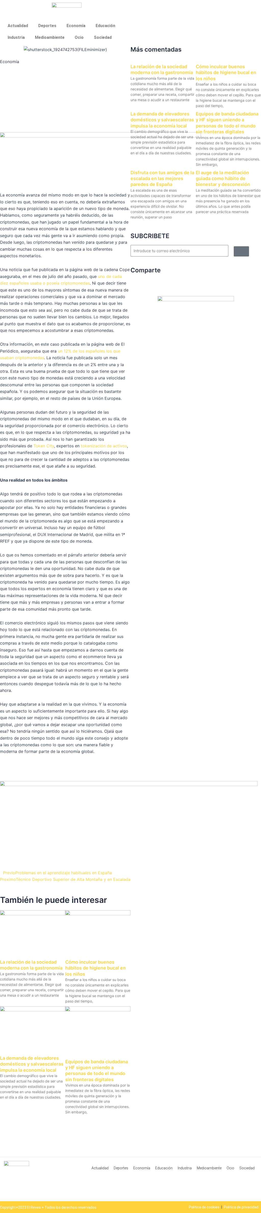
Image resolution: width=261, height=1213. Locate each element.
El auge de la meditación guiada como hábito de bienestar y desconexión (223, 178)
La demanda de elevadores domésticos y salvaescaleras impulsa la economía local (31, 1064)
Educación (105, 25)
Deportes (47, 25)
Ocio (79, 37)
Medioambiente (49, 37)
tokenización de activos (104, 445)
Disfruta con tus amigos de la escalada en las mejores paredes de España (162, 178)
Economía (76, 25)
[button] (1, 860)
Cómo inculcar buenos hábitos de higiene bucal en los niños (95, 968)
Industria (16, 37)
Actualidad (18, 25)
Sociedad (103, 37)
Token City (43, 445)
